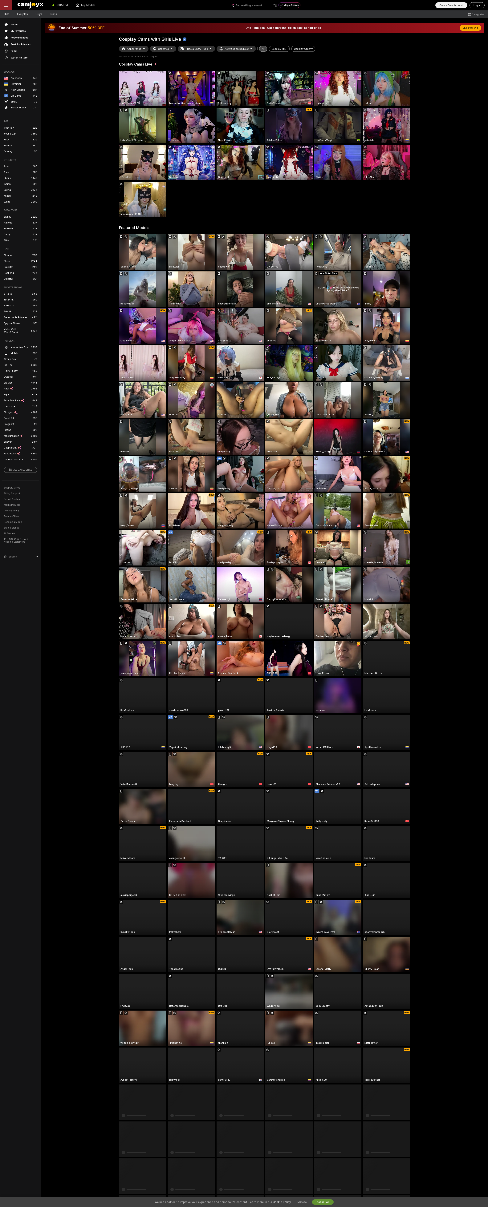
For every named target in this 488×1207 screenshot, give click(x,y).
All (263, 48)
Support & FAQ (12, 487)
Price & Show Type (197, 48)
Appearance (134, 48)
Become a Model (13, 522)
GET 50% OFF (470, 27)
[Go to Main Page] (30, 5)
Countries (163, 48)
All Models (9, 533)
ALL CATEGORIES (22, 470)
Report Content (12, 499)
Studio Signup (11, 527)
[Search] (275, 5)
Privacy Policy (11, 510)
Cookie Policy (282, 1202)
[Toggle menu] (6, 5)
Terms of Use (11, 516)
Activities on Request (237, 48)
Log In (477, 5)
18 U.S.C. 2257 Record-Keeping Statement (16, 540)
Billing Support (12, 493)
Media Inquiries (12, 505)
